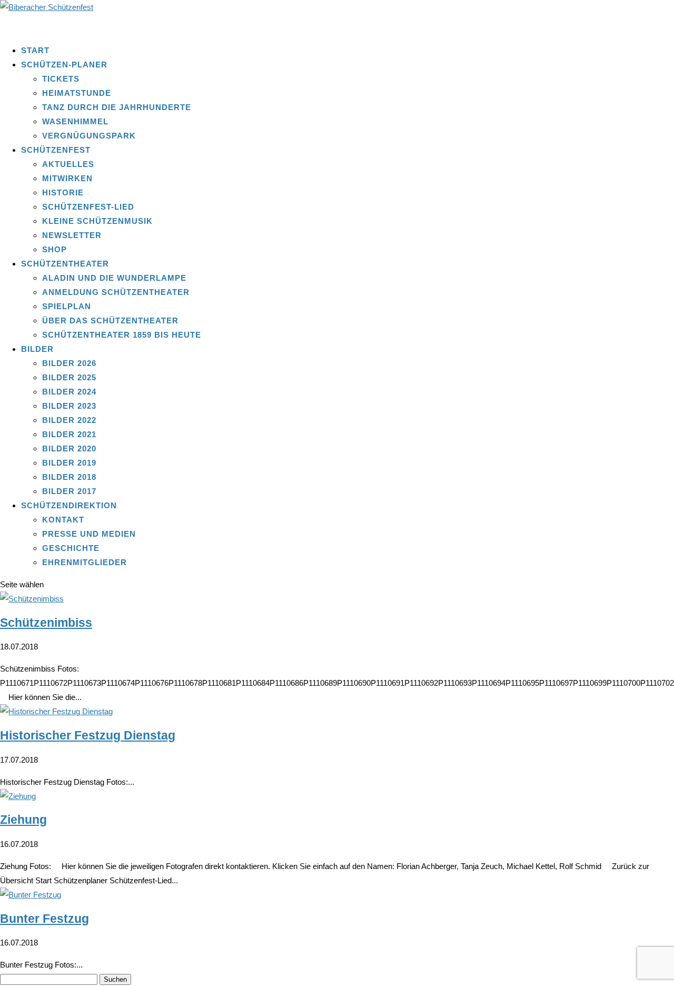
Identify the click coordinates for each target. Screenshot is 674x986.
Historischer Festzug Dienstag (87, 735)
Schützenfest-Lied (88, 206)
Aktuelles (68, 164)
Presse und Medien (89, 533)
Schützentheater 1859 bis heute (121, 334)
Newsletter (72, 235)
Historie (63, 192)
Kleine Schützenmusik (97, 220)
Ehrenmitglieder (84, 562)
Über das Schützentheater (110, 320)
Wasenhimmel (75, 121)
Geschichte (71, 548)
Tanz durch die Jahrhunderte (116, 107)
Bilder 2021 (69, 434)
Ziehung (23, 819)
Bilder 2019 (69, 462)
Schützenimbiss (46, 622)
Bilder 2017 (69, 491)
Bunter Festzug (44, 918)
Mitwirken (67, 178)
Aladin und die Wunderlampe (114, 277)
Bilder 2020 (69, 448)
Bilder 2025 (69, 377)
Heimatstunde (76, 92)
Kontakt (63, 519)
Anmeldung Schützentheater (116, 292)
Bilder (37, 348)
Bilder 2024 (69, 391)
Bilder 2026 (69, 363)
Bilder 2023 (69, 405)
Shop (54, 249)
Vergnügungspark (89, 135)
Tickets (61, 78)
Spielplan (66, 306)
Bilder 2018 (69, 476)
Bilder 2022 (69, 420)
